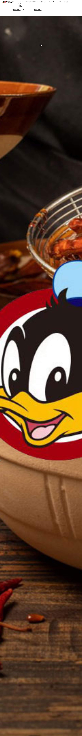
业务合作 (51, 1)
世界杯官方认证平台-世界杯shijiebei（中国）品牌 (20, 5)
